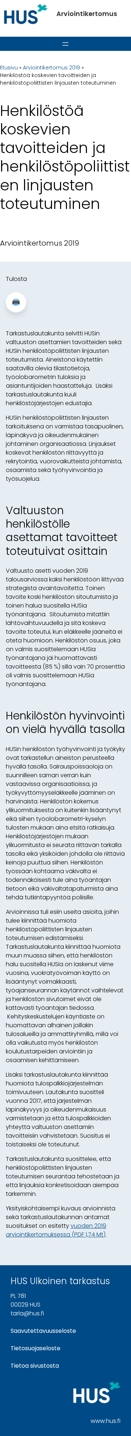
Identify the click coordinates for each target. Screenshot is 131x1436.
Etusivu (9, 67)
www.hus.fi (105, 1421)
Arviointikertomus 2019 (51, 67)
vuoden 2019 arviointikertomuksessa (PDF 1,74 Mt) (56, 1230)
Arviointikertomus (86, 13)
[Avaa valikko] (65, 44)
